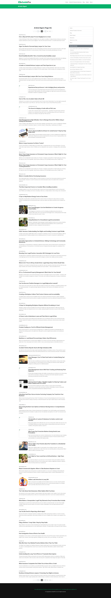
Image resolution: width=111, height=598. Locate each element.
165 (50, 31)
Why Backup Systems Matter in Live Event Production (80, 59)
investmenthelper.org (23, 392)
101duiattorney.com (22, 260)
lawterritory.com (22, 53)
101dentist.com (31, 429)
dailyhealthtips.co (22, 404)
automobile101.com (32, 367)
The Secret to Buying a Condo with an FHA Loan (42, 108)
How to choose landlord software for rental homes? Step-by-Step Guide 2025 (47, 131)
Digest (87, 2)
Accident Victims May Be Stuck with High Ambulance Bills (35, 347)
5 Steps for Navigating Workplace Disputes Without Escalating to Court (39, 305)
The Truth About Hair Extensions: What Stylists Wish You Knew (37, 491)
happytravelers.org (31, 205)
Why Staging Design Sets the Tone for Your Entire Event (80, 55)
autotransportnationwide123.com (34, 355)
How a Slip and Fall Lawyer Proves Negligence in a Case (35, 37)
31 (39, 31)
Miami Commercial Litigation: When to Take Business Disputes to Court (39, 468)
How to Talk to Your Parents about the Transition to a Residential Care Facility (46, 444)
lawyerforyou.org (22, 34)
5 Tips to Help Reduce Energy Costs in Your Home (33, 196)
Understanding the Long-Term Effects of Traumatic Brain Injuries (37, 554)
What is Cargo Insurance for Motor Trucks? (31, 143)
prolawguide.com (22, 96)
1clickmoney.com (31, 128)
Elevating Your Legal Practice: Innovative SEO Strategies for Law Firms (39, 253)
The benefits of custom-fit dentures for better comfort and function (45, 419)
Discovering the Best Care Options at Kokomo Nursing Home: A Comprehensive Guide (42, 407)
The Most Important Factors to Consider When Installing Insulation (38, 187)
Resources (72, 37)
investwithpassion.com (23, 325)
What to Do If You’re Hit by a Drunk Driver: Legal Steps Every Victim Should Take (41, 263)
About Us (75, 589)
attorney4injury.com (22, 229)
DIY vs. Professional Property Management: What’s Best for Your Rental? (40, 272)
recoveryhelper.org (32, 454)
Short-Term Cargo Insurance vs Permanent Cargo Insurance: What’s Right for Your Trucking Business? (42, 154)
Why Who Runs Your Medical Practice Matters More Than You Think (38, 543)
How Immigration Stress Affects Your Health (32, 533)
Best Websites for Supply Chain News (77, 67)
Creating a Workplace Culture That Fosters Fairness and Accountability (39, 294)
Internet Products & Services (75, 2)
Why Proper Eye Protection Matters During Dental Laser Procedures (44, 432)
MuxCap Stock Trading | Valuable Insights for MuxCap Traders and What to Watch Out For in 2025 (47, 382)
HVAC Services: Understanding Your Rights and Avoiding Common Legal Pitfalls (41, 231)
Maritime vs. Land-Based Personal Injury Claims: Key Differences (37, 338)
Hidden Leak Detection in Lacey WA (38, 479)
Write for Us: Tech (73, 40)
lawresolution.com (22, 314)
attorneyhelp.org (22, 63)
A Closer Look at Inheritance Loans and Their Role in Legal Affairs (38, 316)
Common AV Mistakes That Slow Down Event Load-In (80, 57)
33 (43, 31)
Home (66, 2)
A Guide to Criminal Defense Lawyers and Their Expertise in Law (37, 65)
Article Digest (72, 35)
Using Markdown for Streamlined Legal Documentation (44, 220)
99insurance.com (22, 152)
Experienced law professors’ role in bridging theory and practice (46, 87)
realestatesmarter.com (32, 106)
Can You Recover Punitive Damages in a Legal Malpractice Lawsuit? (38, 283)
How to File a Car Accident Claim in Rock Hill (31, 99)
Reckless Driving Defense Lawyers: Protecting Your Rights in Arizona (39, 573)
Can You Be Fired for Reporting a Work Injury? (32, 511)
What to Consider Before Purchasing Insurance (32, 176)
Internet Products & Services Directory (48, 589)
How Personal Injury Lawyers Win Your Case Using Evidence (36, 76)
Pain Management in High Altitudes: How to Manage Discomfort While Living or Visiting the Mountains (41, 120)
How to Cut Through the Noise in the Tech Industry (80, 61)
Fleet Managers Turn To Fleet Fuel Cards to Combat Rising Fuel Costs (46, 358)
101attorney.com (22, 74)
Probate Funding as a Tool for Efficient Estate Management (36, 327)
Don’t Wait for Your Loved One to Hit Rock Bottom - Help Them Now (46, 456)
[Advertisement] (55, 17)
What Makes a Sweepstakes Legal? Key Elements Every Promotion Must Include (42, 500)
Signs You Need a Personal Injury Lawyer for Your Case (35, 46)
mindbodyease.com (22, 117)
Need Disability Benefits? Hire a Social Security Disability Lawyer (37, 56)
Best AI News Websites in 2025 (76, 69)
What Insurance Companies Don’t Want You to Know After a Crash (38, 563)
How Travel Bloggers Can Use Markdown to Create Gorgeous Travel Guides (45, 208)
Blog (84, 2)
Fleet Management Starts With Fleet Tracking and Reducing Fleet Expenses (47, 370)
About (91, 2)
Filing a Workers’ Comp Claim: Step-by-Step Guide (33, 522)
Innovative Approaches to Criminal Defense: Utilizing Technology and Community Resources (42, 241)
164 (47, 31)
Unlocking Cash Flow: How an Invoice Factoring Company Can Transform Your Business (41, 395)
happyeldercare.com (32, 441)
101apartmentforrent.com (33, 477)
